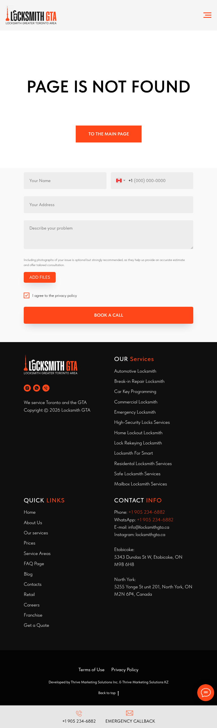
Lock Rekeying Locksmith (138, 443)
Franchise (33, 615)
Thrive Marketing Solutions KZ (145, 682)
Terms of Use (92, 669)
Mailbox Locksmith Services (140, 484)
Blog (28, 574)
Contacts (33, 584)
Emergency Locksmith (135, 412)
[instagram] (27, 388)
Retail (29, 594)
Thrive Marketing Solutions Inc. (94, 682)
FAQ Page (34, 563)
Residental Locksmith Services (143, 463)
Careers (32, 605)
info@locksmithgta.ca (148, 527)
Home (30, 512)
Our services (36, 532)
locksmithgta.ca (150, 534)
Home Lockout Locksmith (138, 432)
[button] (129, 717)
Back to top (107, 693)
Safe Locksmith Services (137, 473)
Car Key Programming (135, 391)
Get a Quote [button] (36, 625)
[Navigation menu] (207, 15)
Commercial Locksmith (135, 402)
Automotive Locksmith (135, 371)
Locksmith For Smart (133, 453)
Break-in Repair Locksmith (139, 381)
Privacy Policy (124, 669)
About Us (33, 522)
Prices (29, 543)
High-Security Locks (133, 422)
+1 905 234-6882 (146, 512)
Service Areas (37, 553)
